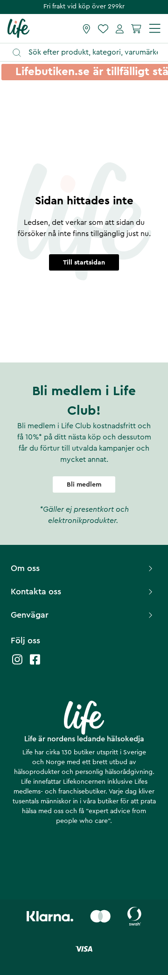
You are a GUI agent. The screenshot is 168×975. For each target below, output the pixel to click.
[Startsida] (18, 28)
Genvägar (30, 615)
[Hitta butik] (87, 28)
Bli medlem (84, 484)
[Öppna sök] (88, 52)
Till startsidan (84, 262)
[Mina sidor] (120, 28)
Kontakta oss (36, 591)
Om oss (25, 568)
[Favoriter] (103, 28)
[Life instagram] (17, 664)
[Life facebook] (35, 664)
